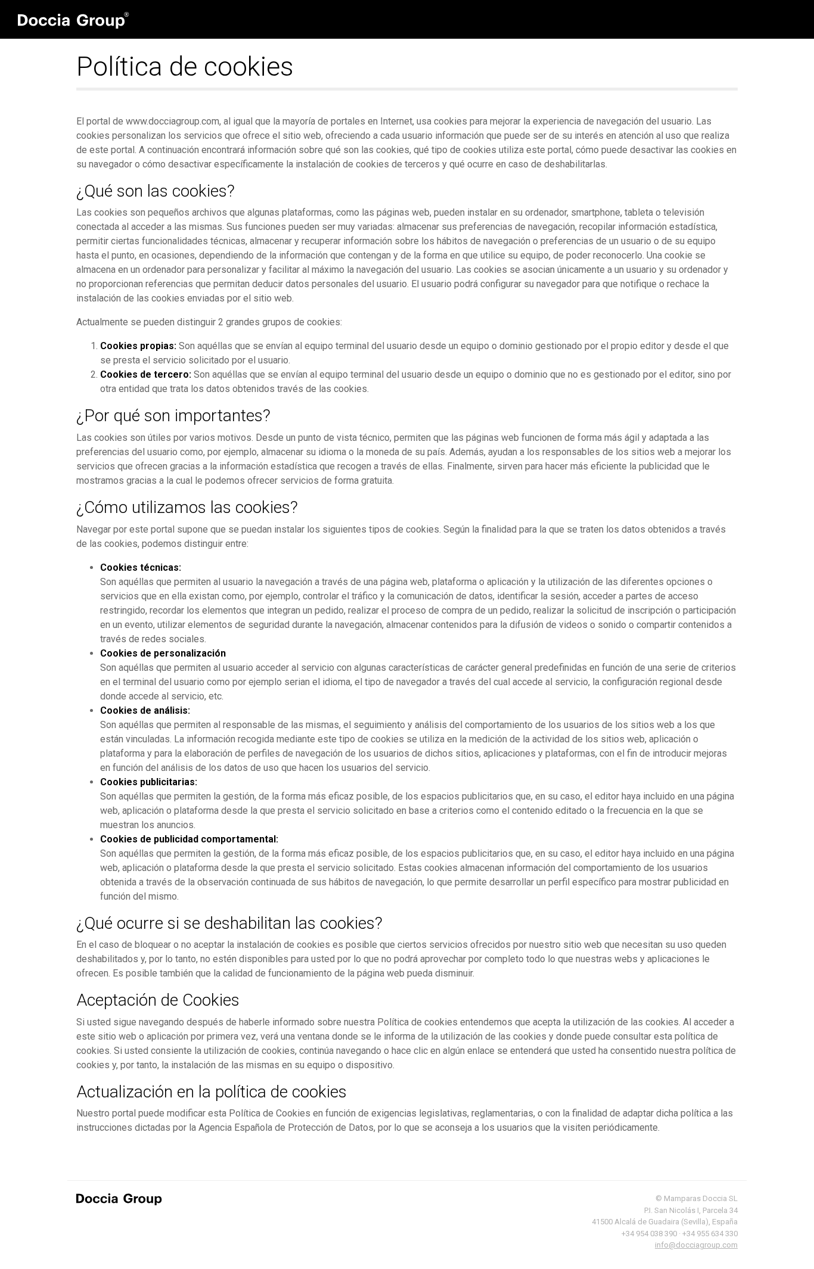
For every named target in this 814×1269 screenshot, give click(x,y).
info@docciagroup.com (696, 1244)
